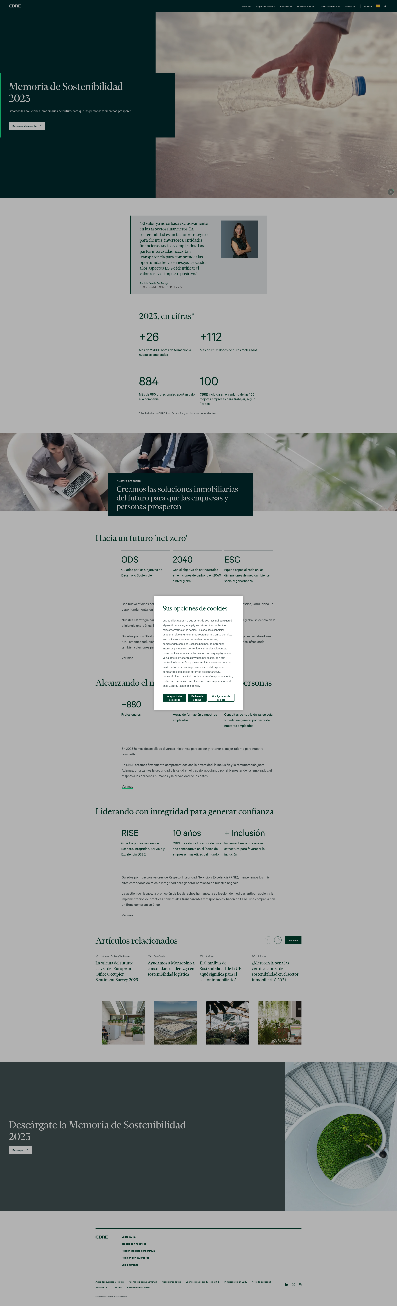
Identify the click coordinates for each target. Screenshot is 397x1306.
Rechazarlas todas (197, 697)
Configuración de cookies (221, 697)
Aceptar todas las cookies (174, 697)
